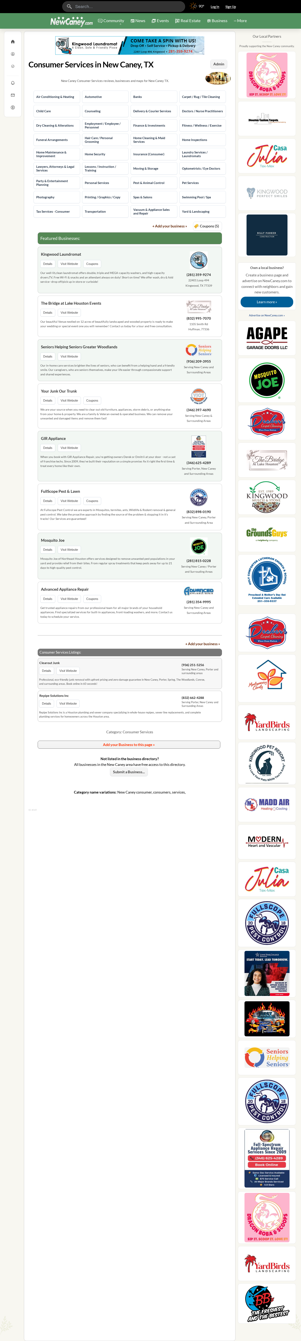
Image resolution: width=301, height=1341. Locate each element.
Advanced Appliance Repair (65, 589)
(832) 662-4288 (193, 697)
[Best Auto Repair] (267, 1020)
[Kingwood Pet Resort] (267, 764)
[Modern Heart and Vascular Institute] (267, 843)
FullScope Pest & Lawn (60, 491)
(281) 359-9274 (199, 275)
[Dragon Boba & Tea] (267, 76)
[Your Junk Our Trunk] (198, 397)
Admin (218, 64)
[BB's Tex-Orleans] (267, 1304)
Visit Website (69, 264)
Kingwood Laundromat (61, 254)
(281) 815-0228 (199, 561)
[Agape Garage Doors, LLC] (267, 339)
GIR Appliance (53, 438)
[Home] (13, 41)
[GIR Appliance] (198, 447)
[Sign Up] (13, 66)
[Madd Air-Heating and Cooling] (267, 805)
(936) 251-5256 (193, 665)
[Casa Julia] (267, 157)
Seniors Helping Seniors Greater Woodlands (79, 346)
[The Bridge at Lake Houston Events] (198, 307)
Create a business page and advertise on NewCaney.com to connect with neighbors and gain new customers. (267, 285)
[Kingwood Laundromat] (198, 260)
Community (113, 21)
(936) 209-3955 (199, 361)
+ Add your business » (169, 226)
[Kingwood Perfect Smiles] (267, 194)
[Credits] (13, 107)
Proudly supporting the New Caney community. (266, 46)
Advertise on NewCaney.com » (267, 315)
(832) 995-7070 (199, 318)
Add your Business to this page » (129, 744)
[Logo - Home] (71, 21)
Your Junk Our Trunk (59, 391)
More (242, 20)
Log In (215, 6)
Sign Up (230, 6)
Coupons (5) (209, 226)
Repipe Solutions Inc (54, 695)
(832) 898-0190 (199, 512)
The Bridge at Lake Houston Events (71, 303)
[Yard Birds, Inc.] (267, 723)
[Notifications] (13, 82)
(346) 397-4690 (199, 410)
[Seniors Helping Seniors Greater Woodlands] (198, 350)
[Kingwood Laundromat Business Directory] (129, 45)
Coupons (92, 264)
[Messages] (13, 95)
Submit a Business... (129, 772)
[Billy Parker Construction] (267, 236)
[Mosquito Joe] (198, 547)
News (140, 20)
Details (47, 264)
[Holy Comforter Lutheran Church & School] (267, 581)
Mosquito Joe (52, 540)
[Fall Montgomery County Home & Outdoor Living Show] (267, 679)
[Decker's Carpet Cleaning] (267, 424)
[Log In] (13, 54)
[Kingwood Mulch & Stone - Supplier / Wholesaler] (267, 498)
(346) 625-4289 (199, 463)
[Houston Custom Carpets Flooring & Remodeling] (267, 120)
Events (163, 20)
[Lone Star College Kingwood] (267, 974)
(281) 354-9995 (199, 602)
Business (219, 20)
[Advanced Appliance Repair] (198, 592)
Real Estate (190, 20)
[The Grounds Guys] (267, 535)
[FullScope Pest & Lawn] (198, 498)
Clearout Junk (49, 663)
